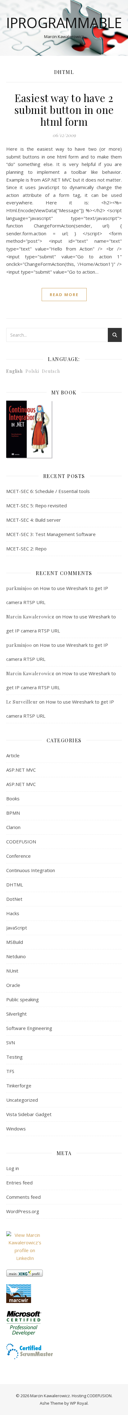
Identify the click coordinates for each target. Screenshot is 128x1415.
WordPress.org (22, 1211)
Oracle (13, 985)
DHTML (14, 884)
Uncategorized (22, 1100)
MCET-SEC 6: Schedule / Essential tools (48, 491)
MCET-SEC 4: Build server (33, 520)
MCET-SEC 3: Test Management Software (51, 534)
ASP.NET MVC (21, 770)
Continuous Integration (30, 870)
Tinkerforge (18, 1085)
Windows (16, 1128)
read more (64, 294)
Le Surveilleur (22, 702)
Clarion (13, 827)
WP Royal (79, 1403)
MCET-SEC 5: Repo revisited (36, 505)
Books (13, 798)
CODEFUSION (21, 841)
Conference (18, 856)
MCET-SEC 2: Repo (26, 548)
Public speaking (22, 999)
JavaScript (16, 928)
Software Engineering (29, 1028)
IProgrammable (64, 23)
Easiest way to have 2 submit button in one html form (64, 109)
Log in (12, 1168)
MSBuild (14, 942)
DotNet (14, 899)
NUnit (12, 971)
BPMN (13, 813)
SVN (10, 1042)
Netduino (16, 956)
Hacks (12, 913)
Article (13, 755)
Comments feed (23, 1197)
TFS (10, 1071)
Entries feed (19, 1182)
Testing (14, 1057)
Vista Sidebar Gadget (29, 1114)
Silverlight (16, 1014)
